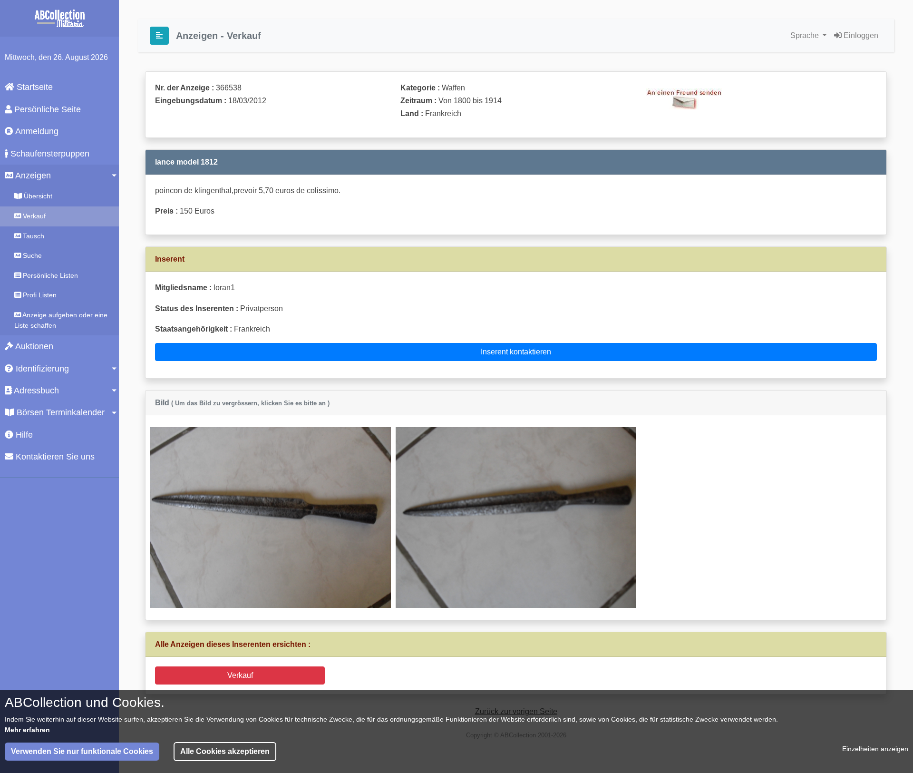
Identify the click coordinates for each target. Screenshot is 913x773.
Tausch (32, 236)
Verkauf (33, 216)
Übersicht (37, 196)
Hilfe (23, 435)
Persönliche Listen (49, 275)
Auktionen (33, 346)
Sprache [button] (805, 35)
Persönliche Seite (46, 109)
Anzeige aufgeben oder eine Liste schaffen (60, 320)
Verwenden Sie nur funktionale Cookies (82, 751)
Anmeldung (35, 131)
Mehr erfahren (27, 729)
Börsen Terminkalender (59, 412)
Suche (31, 255)
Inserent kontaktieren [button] (516, 352)
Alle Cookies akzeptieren (225, 751)
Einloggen (860, 35)
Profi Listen (39, 295)
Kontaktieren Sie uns (54, 456)
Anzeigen (32, 175)
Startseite (33, 87)
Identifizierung (41, 368)
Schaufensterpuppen (48, 153)
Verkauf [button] (240, 675)
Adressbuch (35, 390)
